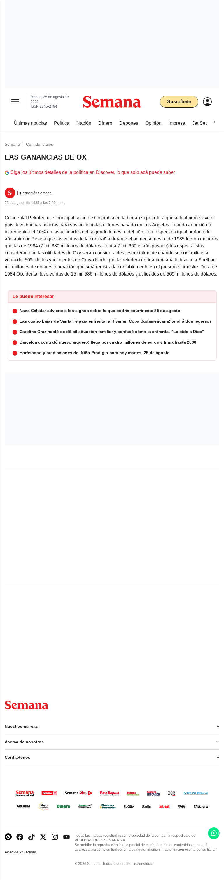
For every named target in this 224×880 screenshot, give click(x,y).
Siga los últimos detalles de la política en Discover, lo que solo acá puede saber (92, 172)
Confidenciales (39, 144)
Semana (12, 144)
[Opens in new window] (19, 837)
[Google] (8, 837)
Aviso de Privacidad (26, 852)
